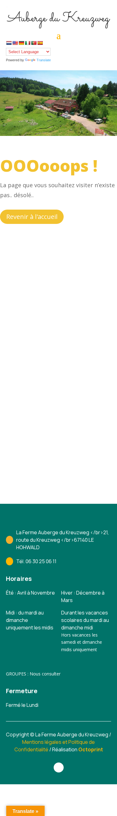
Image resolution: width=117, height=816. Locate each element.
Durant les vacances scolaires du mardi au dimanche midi (85, 620)
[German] (21, 42)
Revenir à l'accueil (31, 216)
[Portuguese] (34, 42)
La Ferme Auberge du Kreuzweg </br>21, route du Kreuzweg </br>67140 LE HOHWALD (62, 540)
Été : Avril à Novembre (30, 592)
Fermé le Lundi (22, 705)
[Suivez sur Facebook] (59, 767)
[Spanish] (40, 42)
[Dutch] (9, 42)
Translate (44, 60)
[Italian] (27, 42)
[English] (15, 42)
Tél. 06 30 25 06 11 (36, 561)
